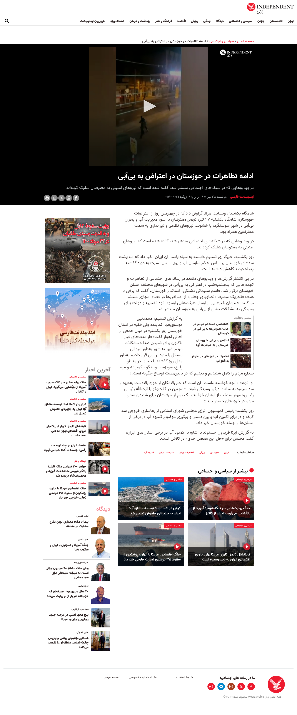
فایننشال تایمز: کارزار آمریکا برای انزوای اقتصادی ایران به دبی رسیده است (222, 557)
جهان (260, 21)
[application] (148, 106)
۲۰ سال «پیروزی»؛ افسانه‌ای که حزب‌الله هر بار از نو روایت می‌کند (67, 594)
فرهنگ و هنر (163, 21)
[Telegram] (221, 686)
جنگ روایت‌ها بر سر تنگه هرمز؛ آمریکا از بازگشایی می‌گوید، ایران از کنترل (221, 511)
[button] (148, 106)
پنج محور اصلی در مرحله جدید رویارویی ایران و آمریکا (68, 617)
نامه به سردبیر (111, 677)
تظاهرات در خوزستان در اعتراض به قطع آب (210, 359)
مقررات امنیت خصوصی (143, 677)
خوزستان (214, 453)
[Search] (7, 21)
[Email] (54, 198)
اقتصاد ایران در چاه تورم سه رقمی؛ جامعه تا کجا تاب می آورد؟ (65, 448)
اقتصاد (181, 21)
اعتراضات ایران (166, 453)
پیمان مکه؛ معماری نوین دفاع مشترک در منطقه (69, 524)
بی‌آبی (202, 453)
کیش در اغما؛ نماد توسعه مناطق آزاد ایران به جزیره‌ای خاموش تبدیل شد (155, 511)
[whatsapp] (211, 686)
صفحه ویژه (117, 21)
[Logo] (236, 53)
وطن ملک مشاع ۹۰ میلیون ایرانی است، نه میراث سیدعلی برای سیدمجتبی (67, 573)
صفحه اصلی (245, 41)
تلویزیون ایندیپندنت (92, 21)
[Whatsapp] (68, 198)
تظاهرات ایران (187, 453)
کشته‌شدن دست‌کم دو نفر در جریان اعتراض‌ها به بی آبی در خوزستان (211, 329)
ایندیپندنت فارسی (241, 197)
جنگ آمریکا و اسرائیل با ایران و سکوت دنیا (69, 547)
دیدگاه (220, 21)
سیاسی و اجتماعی (240, 21)
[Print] (47, 198)
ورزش (194, 21)
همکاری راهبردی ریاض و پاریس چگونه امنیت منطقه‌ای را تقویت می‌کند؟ (68, 642)
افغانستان (276, 21)
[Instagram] (231, 686)
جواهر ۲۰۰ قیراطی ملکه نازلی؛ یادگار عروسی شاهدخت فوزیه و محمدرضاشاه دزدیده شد (66, 471)
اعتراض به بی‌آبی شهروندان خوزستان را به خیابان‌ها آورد (212, 343)
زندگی (206, 21)
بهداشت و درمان (140, 21)
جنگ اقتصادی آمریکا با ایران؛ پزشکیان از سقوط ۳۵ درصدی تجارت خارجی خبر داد (152, 557)
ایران (291, 21)
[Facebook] (76, 198)
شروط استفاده (184, 677)
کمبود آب (149, 453)
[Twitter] (61, 198)
